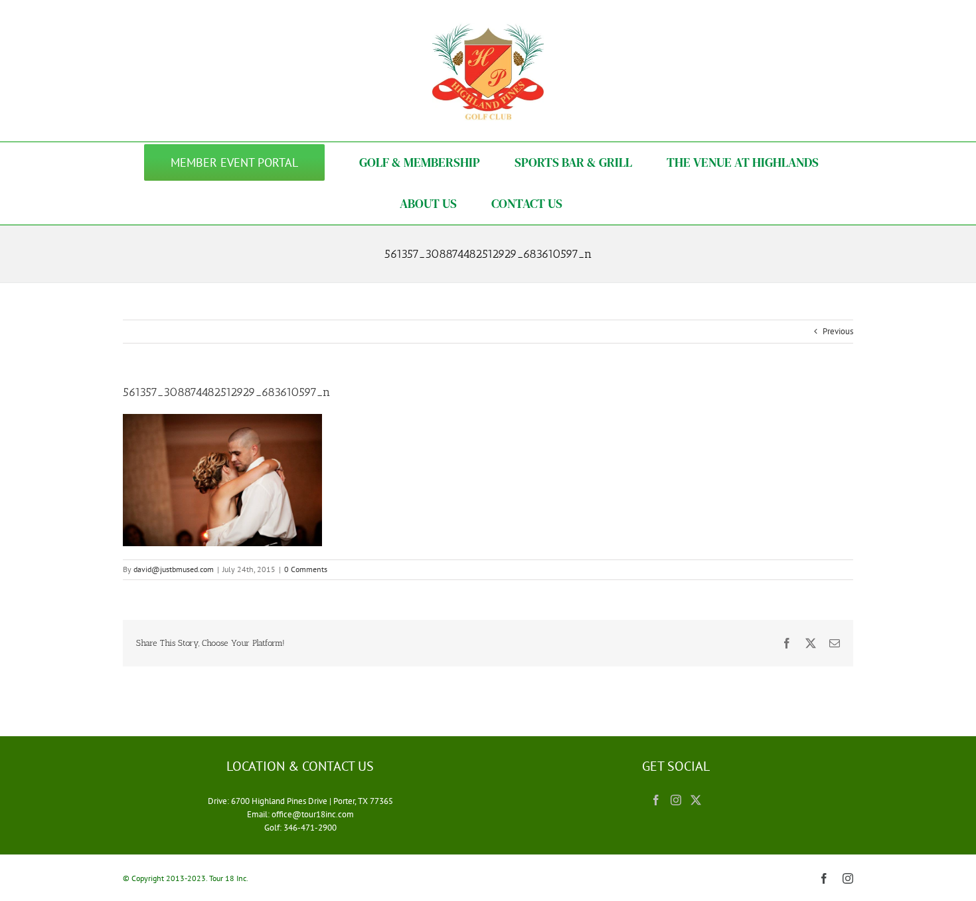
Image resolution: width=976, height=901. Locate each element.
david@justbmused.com (173, 569)
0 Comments (305, 569)
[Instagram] (676, 800)
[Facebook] (656, 800)
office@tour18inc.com (313, 814)
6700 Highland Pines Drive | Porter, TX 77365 (312, 801)
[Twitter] (696, 800)
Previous (838, 331)
